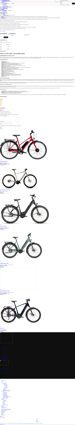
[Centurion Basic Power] (23, 159)
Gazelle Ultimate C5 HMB (4, 263)
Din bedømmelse (2, 115)
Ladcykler (4, 348)
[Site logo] (2, 4)
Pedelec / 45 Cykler (5, 6)
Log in (61, 3)
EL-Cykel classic (5, 3)
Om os (4, 357)
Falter (8, 227)
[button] (1, 294)
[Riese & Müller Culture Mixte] (18, 288)
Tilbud (12, 292)
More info (1, 424)
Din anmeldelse (2, 121)
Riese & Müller (9, 292)
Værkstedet (4, 355)
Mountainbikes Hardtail (6, 0)
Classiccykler (4, 383)
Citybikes (4, 389)
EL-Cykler (3, 191)
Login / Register (4, 414)
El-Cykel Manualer (5, 8)
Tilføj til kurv (5, 37)
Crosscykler (4, 349)
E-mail (1, 124)
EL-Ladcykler (5, 394)
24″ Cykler (6, 387)
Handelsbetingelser (5, 358)
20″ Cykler (6, 386)
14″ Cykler (6, 385)
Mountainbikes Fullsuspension (7, 1)
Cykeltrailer (4, 11)
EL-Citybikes (4, 4)
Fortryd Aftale (5, 359)
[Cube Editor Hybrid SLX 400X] (19, 188)
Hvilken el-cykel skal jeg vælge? (7, 396)
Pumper (4, 14)
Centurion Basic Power (3, 161)
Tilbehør (4, 351)
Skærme (4, 404)
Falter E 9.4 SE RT (3, 226)
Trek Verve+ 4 (2, 328)
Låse (3, 13)
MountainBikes (5, 350)
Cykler (4, 347)
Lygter (4, 12)
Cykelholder (4, 10)
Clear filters (1, 109)
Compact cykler (5, 392)
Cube (0, 191)
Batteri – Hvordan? (5, 7)
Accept (3, 424)
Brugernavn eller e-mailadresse (64, 0)
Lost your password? (62, 4)
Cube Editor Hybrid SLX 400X (5, 189)
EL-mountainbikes (5, 5)
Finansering (4, 356)
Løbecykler (6, 384)
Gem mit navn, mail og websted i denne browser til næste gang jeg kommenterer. (11, 125)
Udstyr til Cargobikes (5, 15)
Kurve (4, 401)
